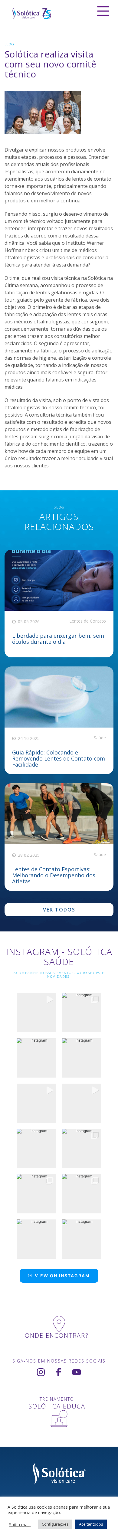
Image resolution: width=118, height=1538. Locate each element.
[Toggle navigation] (103, 11)
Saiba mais (20, 1524)
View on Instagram (62, 1275)
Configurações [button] (55, 1524)
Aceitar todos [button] (91, 1524)
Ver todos (59, 909)
